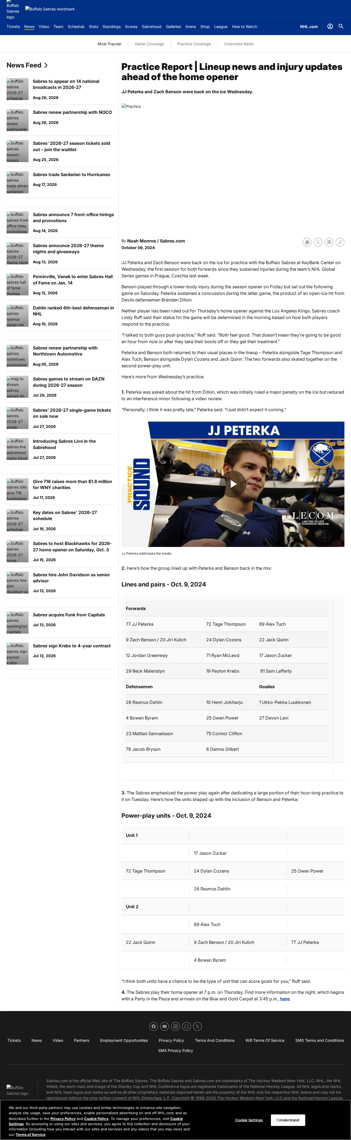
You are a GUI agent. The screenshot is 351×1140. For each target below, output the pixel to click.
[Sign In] (330, 26)
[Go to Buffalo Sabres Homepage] (50, 9)
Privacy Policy (63, 1118)
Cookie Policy (96, 1118)
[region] (175, 1120)
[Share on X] (318, 242)
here (285, 998)
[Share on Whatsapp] (307, 242)
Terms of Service (31, 1134)
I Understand (288, 1120)
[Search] (341, 26)
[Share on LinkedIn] (329, 242)
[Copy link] (340, 242)
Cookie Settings (249, 1120)
